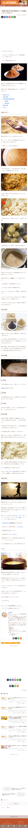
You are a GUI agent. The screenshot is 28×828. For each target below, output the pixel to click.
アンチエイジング (6, 522)
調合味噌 (7, 103)
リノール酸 (18, 517)
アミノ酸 (12, 471)
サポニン (15, 534)
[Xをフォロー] (16, 638)
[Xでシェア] (2, 17)
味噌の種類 (5, 99)
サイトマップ (21, 823)
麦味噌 (12, 99)
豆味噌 (6, 101)
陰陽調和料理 (13, 642)
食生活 (18, 642)
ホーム (7, 821)
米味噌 (9, 99)
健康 (3, 642)
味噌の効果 (5, 105)
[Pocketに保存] (9, 17)
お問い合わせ (21, 821)
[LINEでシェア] (12, 17)
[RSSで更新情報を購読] (21, 638)
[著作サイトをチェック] (13, 638)
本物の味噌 (5, 96)
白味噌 (2, 388)
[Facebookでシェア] (5, 17)
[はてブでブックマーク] (7, 17)
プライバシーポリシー (7, 823)
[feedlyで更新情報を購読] (18, 638)
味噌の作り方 (6, 94)
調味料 (7, 642)
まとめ (4, 107)
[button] (14, 17)
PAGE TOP (14, 816)
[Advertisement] (14, 34)
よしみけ (10, 612)
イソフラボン (14, 515)
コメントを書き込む (14, 803)
